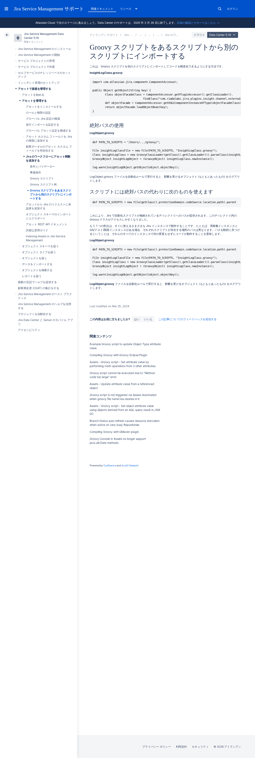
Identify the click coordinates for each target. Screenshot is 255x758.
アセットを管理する (34, 100)
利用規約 (181, 746)
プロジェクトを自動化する (34, 314)
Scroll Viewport (130, 465)
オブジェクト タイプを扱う (39, 252)
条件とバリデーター (42, 166)
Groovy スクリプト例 (43, 184)
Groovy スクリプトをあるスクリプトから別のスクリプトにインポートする (51, 194)
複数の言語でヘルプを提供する (37, 282)
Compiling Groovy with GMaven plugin (114, 431)
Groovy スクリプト (42, 178)
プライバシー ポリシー (156, 746)
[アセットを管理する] (158, 34)
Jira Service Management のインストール (44, 48)
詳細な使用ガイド (37, 230)
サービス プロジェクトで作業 (36, 66)
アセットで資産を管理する (34, 88)
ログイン (232, 8)
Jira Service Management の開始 (39, 54)
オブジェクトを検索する (37, 270)
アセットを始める (33, 94)
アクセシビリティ (29, 330)
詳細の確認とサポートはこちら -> (198, 22)
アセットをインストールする (44, 106)
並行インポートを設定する (42, 124)
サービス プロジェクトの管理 (36, 60)
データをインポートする (37, 264)
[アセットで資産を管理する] (150, 34)
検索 (220, 9)
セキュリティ (200, 746)
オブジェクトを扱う (34, 258)
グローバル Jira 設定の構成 (43, 118)
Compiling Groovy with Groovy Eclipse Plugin (118, 355)
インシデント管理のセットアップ (39, 82)
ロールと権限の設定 (38, 112)
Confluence (109, 465)
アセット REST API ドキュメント (46, 224)
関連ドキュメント (102, 8)
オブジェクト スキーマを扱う (40, 246)
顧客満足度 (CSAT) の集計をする (38, 288)
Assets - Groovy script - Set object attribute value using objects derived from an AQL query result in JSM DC (125, 409)
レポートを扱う (31, 276)
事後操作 (35, 172)
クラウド (199, 34)
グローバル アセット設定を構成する (48, 130)
